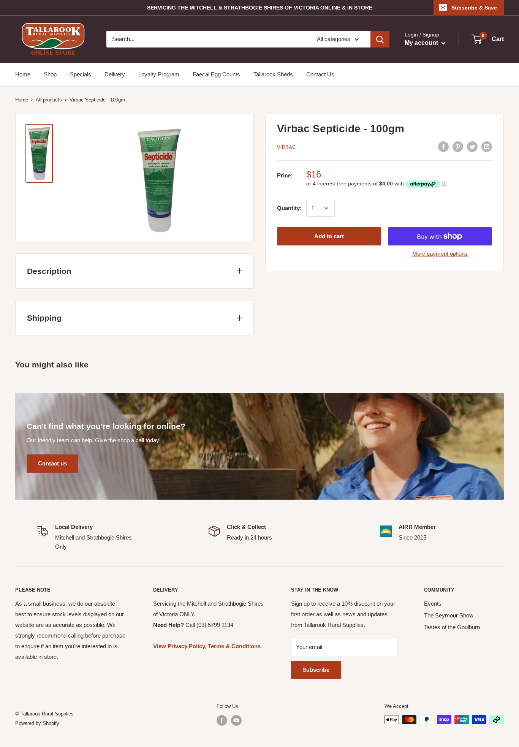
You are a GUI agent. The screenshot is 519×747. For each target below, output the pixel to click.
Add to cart (329, 236)
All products (49, 100)
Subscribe (315, 669)
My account (422, 43)
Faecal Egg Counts (216, 74)
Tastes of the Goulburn (452, 627)
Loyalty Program (158, 74)
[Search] (379, 39)
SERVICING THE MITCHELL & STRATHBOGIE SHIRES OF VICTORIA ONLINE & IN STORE (259, 8)
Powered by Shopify (37, 723)
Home (22, 74)
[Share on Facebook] (443, 146)
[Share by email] (486, 146)
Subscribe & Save (474, 8)
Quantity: (289, 208)
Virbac (286, 147)
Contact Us (320, 74)
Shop (50, 74)
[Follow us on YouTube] (236, 720)
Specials (80, 74)
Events (432, 603)
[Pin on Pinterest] (458, 146)
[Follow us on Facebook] (222, 720)
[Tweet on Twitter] (472, 146)
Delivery (114, 74)
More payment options (440, 253)
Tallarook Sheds (273, 74)
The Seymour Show (448, 615)
